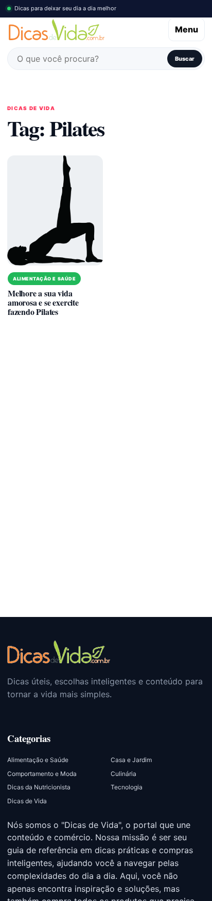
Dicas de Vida (27, 801)
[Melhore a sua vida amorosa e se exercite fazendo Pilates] (55, 210)
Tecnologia (127, 787)
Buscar (185, 58)
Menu (186, 29)
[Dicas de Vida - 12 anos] (58, 651)
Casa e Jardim (131, 760)
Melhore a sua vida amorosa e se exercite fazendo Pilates (43, 302)
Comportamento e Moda (42, 774)
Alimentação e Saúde (44, 278)
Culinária (123, 774)
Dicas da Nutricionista (38, 787)
